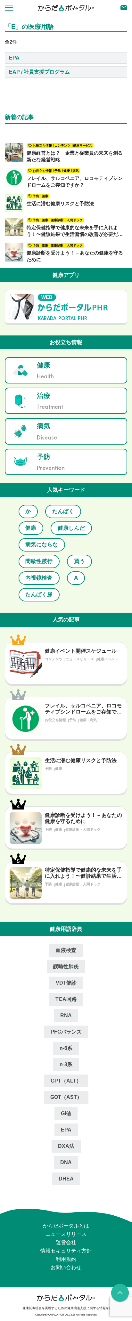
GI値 (66, 1096)
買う (75, 545)
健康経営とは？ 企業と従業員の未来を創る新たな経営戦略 (75, 156)
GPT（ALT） (66, 1064)
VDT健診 (66, 966)
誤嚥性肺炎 (66, 950)
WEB (47, 297)
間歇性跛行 (37, 545)
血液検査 (66, 933)
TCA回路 (66, 982)
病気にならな (86, 528)
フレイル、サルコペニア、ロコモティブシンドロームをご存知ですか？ (75, 181)
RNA (66, 999)
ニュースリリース (66, 1217)
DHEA (66, 1162)
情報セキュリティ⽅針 (66, 1234)
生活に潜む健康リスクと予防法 (60, 203)
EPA (14, 57)
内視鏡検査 (37, 561)
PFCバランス (66, 1015)
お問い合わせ (66, 1250)
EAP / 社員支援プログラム (39, 72)
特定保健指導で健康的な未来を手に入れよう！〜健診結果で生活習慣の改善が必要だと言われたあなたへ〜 (75, 231)
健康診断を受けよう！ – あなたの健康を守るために (75, 256)
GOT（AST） (66, 1080)
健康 (93, 511)
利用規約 (66, 1242)
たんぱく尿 (37, 578)
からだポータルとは (66, 1209)
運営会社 (66, 1225)
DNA (66, 1145)
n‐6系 (66, 1031)
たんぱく (59, 511)
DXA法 (66, 1129)
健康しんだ (37, 528)
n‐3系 (66, 1048)
